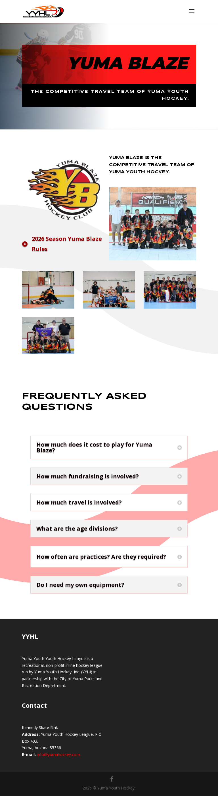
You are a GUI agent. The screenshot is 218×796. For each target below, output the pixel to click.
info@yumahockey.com (58, 754)
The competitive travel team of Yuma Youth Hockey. (110, 95)
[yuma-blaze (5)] (48, 352)
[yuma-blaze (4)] (170, 307)
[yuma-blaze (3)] (109, 307)
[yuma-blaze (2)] (48, 307)
